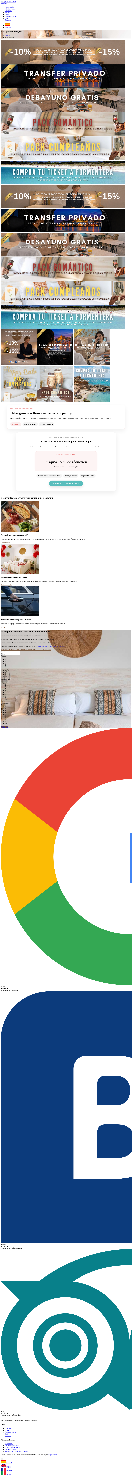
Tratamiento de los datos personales (16, 1451)
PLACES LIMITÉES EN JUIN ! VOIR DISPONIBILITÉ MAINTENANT (26, 650)
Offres (7, 14)
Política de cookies (11, 1449)
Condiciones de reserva (12, 1447)
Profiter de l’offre (6, 585)
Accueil (7, 36)
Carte (6, 18)
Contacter (8, 20)
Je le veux (4, 627)
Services (7, 12)
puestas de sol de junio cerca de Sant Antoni (52, 646)
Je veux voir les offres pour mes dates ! (66, 483)
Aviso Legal (9, 1444)
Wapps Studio (52, 1455)
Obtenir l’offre (5, 543)
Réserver (4, 3)
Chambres (8, 11)
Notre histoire (9, 7)
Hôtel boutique (10, 9)
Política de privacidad (12, 1445)
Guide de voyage (10, 16)
